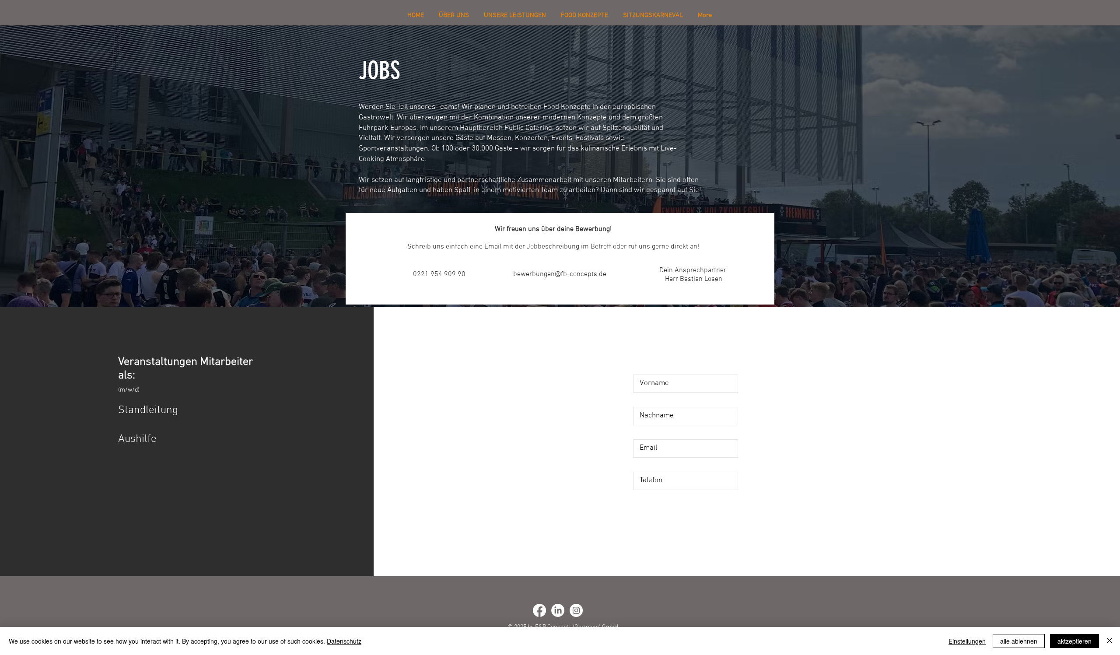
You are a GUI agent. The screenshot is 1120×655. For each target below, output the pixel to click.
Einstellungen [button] (967, 641)
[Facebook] (539, 610)
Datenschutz (344, 641)
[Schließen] (1109, 641)
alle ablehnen (1018, 641)
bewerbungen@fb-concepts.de (559, 274)
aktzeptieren (1074, 641)
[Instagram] (576, 610)
